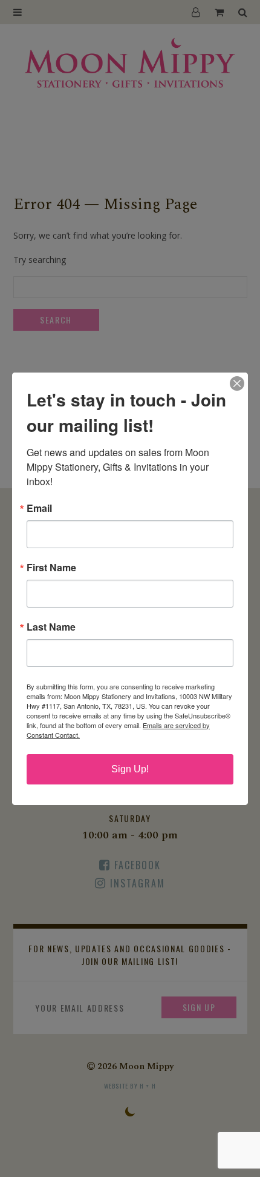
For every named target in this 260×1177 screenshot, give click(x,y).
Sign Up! (130, 769)
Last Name (51, 627)
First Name (51, 567)
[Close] (237, 383)
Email (39, 508)
